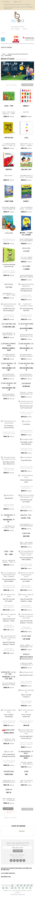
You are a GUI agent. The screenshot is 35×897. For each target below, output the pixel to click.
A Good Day (26, 424)
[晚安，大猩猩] (8, 551)
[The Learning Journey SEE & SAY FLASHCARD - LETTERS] (26, 305)
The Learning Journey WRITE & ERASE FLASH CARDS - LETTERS (26, 560)
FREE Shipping (7, 4)
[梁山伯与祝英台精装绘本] (26, 325)
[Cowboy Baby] (8, 223)
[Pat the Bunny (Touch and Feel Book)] (8, 422)
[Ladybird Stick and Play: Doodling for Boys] (8, 305)
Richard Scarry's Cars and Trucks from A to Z (26, 408)
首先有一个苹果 (8, 106)
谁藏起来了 (26, 106)
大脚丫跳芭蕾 (26, 639)
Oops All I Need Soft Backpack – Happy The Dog (26, 601)
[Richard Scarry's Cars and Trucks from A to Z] (26, 402)
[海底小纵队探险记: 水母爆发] (8, 364)
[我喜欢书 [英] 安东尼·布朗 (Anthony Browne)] (26, 654)
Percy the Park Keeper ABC (26, 715)
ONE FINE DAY (9, 498)
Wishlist (25, 28)
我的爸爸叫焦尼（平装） (8, 520)
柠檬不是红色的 (8, 137)
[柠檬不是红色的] (8, 128)
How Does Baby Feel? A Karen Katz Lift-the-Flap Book (26, 738)
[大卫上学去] (26, 248)
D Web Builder (21, 894)
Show (7, 85)
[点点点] (26, 128)
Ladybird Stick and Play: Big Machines (26, 290)
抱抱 (26, 774)
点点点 (26, 137)
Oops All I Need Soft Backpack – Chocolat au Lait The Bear (26, 623)
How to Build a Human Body (9, 715)
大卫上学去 (26, 251)
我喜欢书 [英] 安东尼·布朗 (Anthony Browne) (26, 658)
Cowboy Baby (9, 233)
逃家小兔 (8, 792)
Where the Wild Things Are (26, 696)
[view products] (5, 831)
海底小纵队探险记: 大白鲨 (26, 349)
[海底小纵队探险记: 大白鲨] (26, 344)
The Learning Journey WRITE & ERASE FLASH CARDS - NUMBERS (8, 582)
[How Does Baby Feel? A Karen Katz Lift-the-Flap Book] (26, 731)
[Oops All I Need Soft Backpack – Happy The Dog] (26, 595)
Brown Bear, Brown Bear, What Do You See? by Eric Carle (9, 464)
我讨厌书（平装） (26, 518)
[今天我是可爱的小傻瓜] (8, 324)
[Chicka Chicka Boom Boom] (26, 476)
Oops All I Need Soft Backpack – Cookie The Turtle (9, 621)
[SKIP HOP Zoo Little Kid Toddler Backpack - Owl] (26, 496)
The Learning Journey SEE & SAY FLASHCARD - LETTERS (26, 311)
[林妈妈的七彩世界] (8, 730)
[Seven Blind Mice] (26, 457)
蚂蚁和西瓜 (9, 169)
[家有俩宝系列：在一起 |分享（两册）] (8, 673)
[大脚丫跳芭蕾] (26, 636)
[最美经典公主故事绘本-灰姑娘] (8, 344)
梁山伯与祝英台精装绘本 (26, 329)
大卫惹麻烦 (26, 269)
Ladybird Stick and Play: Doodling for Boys (9, 310)
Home (3, 54)
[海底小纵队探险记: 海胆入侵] (8, 384)
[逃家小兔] (8, 789)
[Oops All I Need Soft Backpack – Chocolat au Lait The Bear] (26, 616)
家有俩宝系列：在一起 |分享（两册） (8, 678)
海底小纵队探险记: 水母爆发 (8, 369)
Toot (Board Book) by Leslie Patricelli (8, 265)
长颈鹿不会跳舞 (8, 201)
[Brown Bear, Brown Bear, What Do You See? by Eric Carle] (8, 458)
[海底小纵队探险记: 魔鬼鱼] (26, 364)
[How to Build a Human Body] (8, 711)
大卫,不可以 (8, 287)
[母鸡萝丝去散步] (8, 771)
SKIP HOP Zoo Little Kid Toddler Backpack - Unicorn (26, 581)
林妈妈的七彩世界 (9, 733)
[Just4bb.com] (17, 17)
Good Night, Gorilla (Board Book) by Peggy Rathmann (26, 444)
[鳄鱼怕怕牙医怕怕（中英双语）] (26, 752)
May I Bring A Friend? (26, 675)
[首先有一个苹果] (8, 96)
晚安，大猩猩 (9, 554)
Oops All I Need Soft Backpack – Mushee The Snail (9, 644)
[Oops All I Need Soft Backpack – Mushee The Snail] (8, 638)
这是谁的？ (26, 201)
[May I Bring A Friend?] (26, 672)
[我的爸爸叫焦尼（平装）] (8, 516)
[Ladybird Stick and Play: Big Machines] (26, 285)
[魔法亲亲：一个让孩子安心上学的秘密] (26, 223)
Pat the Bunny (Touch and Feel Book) (9, 427)
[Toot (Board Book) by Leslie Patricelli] (8, 255)
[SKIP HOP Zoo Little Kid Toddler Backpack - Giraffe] (8, 595)
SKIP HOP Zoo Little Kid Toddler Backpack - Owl (26, 502)
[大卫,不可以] (8, 284)
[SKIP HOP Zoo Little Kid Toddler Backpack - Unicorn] (26, 574)
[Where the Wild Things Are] (26, 691)
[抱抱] (26, 771)
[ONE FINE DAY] (8, 495)
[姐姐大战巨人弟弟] (26, 159)
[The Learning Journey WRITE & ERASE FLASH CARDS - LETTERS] (26, 553)
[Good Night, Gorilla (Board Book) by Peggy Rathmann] (26, 439)
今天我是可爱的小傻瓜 (8, 327)
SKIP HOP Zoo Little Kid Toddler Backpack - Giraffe (9, 601)
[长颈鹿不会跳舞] (8, 191)
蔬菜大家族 (26, 536)
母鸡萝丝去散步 (8, 774)
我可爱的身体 (26, 386)
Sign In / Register (15, 28)
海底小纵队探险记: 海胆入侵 (8, 389)
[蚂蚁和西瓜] (8, 159)
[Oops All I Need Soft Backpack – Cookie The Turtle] (8, 615)
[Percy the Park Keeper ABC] (26, 711)
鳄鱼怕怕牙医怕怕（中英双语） (26, 757)
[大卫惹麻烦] (26, 266)
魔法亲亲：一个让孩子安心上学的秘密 (26, 234)
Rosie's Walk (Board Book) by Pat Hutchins (8, 755)
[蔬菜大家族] (26, 533)
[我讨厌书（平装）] (26, 515)
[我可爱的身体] (26, 383)
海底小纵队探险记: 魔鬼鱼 (26, 369)
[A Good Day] (26, 421)
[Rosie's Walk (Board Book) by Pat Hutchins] (8, 752)
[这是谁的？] (26, 191)
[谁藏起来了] (26, 96)
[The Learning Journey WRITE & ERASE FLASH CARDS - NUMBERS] (8, 574)
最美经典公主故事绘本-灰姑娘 (8, 349)
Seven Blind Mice (26, 460)
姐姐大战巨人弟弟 (26, 169)
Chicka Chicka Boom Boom (26, 481)
